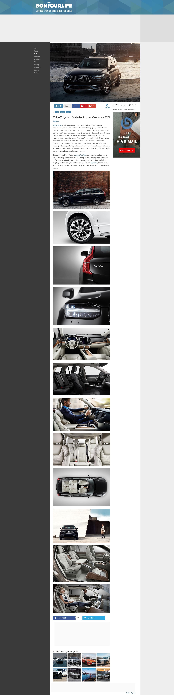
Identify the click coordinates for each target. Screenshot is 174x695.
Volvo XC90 (57, 125)
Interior (37, 56)
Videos (36, 73)
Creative (37, 67)
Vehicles (62, 112)
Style (36, 62)
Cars (57, 112)
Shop (36, 48)
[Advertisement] (87, 28)
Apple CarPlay (80, 155)
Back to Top (129, 693)
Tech (36, 51)
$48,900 (56, 121)
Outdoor (37, 59)
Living (36, 65)
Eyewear (94, 163)
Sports (36, 70)
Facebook (68, 617)
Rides (36, 54)
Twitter (97, 617)
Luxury (68, 112)
